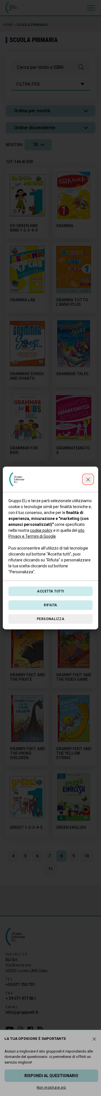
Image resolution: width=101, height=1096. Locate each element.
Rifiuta (50, 605)
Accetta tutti (50, 591)
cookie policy (41, 530)
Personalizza (51, 619)
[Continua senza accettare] (88, 479)
